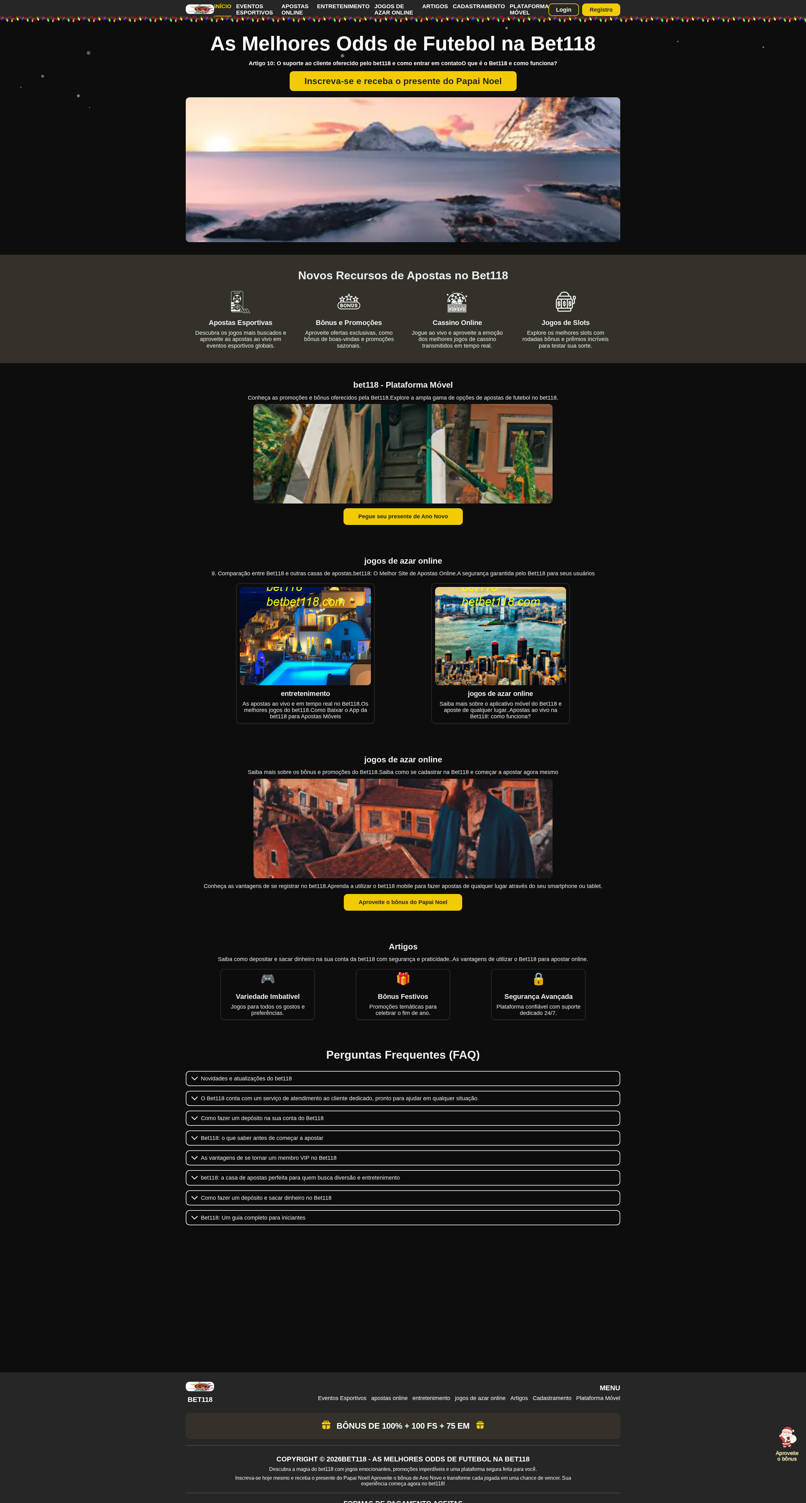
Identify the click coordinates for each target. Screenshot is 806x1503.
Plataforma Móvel (529, 9)
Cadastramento (479, 6)
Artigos (435, 6)
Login (563, 10)
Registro (601, 10)
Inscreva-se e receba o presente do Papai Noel (403, 81)
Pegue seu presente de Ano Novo (403, 516)
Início (222, 6)
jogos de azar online (393, 9)
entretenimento (343, 6)
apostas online (295, 9)
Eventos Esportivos (254, 9)
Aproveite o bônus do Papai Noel (403, 902)
